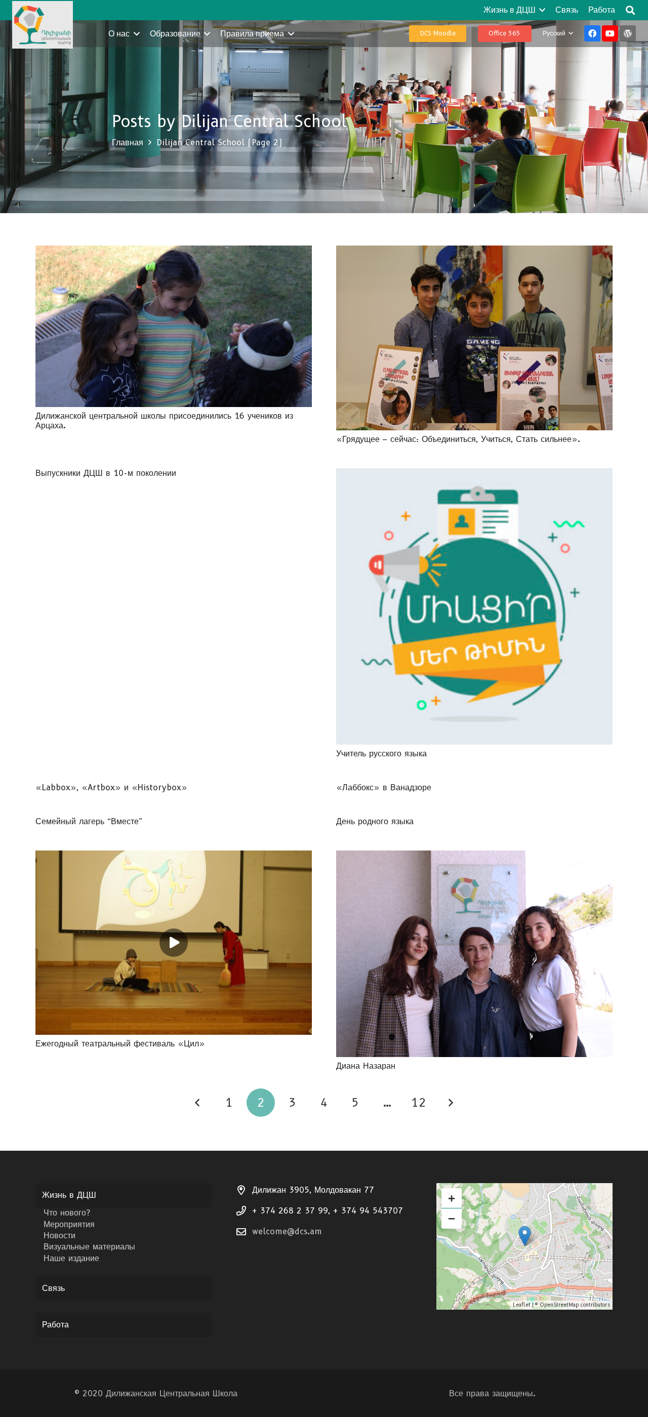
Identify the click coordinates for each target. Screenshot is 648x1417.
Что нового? (67, 1213)
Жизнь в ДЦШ (69, 1195)
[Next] (450, 1102)
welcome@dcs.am (287, 1231)
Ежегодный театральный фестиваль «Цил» (120, 1043)
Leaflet (522, 1305)
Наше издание (71, 1258)
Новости (59, 1235)
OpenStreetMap (559, 1305)
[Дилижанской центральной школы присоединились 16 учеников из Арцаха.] (173, 252)
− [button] (451, 1218)
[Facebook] (592, 33)
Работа (55, 1324)
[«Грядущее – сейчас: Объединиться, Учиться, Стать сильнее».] (474, 252)
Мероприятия (69, 1224)
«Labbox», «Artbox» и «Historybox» (111, 787)
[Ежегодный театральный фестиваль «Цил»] (173, 857)
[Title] (628, 33)
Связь (53, 1288)
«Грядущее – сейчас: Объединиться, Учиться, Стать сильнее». (458, 439)
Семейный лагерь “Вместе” (88, 821)
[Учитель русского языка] (474, 475)
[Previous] (198, 1102)
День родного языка (375, 821)
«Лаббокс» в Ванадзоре (383, 787)
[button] (541, 10)
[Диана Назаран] (474, 857)
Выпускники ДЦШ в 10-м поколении (105, 473)
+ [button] (451, 1198)
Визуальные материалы (89, 1246)
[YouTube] (610, 33)
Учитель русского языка (381, 753)
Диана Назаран (365, 1066)
